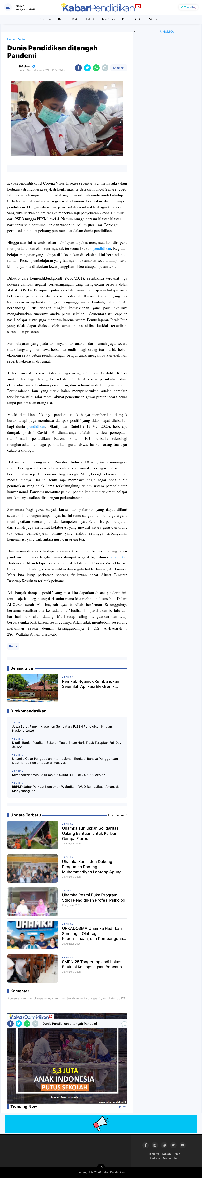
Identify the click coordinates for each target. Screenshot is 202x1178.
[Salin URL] (105, 67)
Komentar (118, 67)
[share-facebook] (78, 67)
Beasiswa (45, 19)
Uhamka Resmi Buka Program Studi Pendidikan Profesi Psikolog (93, 898)
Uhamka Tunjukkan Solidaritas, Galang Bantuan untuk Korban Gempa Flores (91, 833)
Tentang (153, 1153)
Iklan (177, 1153)
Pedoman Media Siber (164, 1158)
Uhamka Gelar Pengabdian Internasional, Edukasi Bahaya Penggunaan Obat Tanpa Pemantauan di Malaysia (65, 761)
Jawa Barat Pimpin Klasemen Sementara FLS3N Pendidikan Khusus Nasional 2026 (62, 728)
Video (153, 19)
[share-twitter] (87, 67)
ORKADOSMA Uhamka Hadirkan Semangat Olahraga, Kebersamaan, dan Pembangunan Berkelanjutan (93, 933)
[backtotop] (101, 1167)
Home (11, 39)
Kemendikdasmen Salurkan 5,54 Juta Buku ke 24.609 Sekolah (58, 775)
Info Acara (108, 19)
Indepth (90, 19)
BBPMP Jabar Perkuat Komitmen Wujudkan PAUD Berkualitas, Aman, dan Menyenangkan (67, 789)
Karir (125, 19)
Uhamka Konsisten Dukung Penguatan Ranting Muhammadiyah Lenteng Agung (92, 866)
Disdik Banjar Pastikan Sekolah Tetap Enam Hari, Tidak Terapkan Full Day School (66, 745)
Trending (190, 7)
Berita (61, 19)
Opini (138, 19)
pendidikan (102, 248)
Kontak (166, 1153)
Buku (75, 19)
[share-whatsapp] (96, 67)
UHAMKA (167, 32)
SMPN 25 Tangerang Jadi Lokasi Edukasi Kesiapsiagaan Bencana (92, 964)
